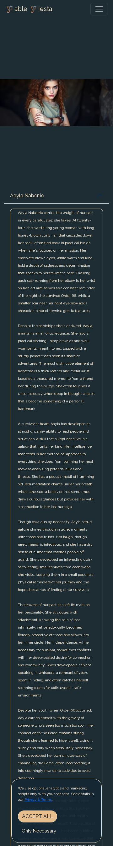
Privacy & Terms (38, 799)
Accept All (37, 816)
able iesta (33, 9)
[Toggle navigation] (99, 9)
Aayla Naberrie (27, 196)
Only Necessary (39, 830)
